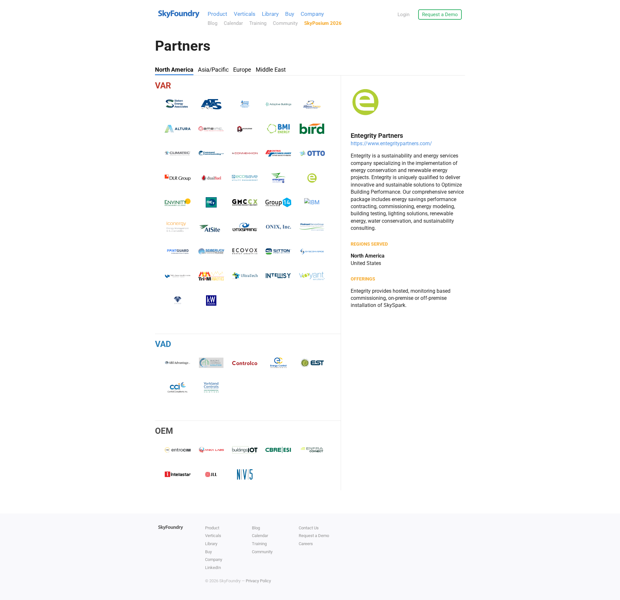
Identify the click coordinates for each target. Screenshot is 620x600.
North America (174, 69)
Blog (212, 23)
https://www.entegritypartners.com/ (391, 143)
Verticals (244, 14)
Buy (289, 14)
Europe (242, 69)
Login (403, 14)
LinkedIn (213, 567)
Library (270, 14)
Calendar (233, 23)
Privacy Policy (258, 580)
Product (217, 14)
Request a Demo (440, 14)
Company (312, 14)
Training (257, 23)
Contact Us (309, 527)
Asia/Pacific (213, 69)
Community (285, 23)
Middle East (271, 69)
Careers (306, 543)
